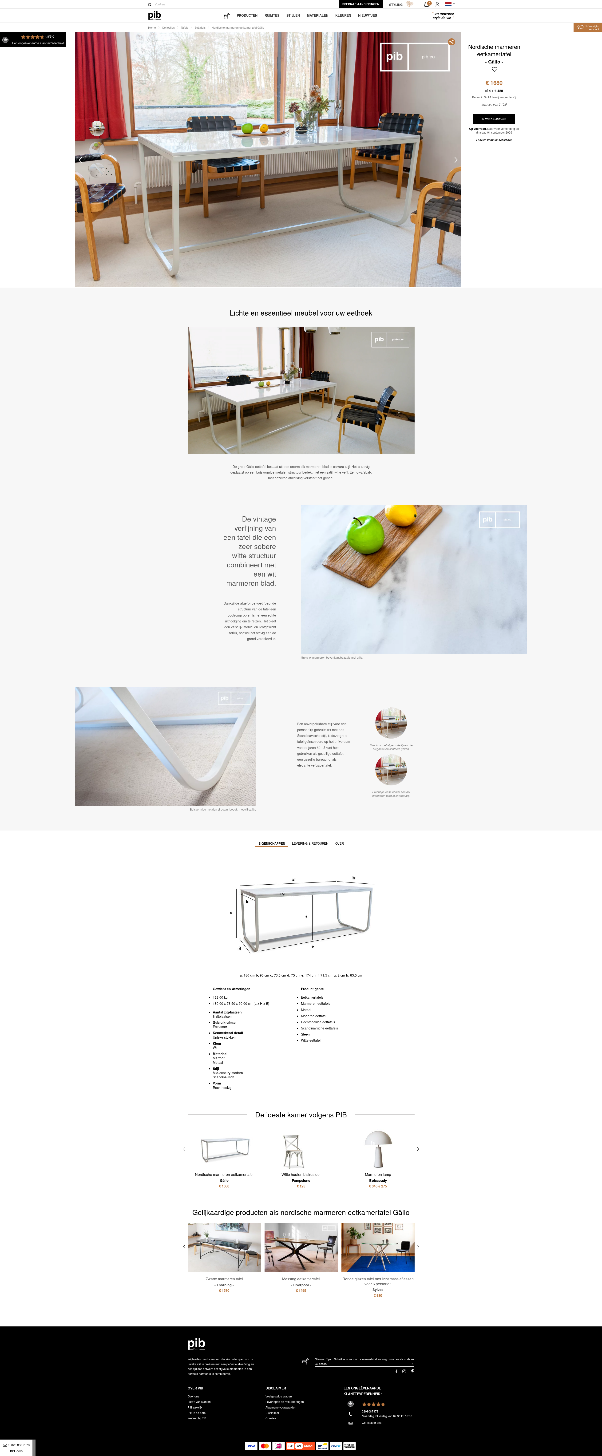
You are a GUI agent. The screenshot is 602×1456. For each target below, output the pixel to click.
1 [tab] (97, 128)
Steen (305, 1034)
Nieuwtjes (367, 15)
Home (152, 27)
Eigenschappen (271, 843)
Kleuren (343, 15)
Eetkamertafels (312, 997)
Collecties (168, 27)
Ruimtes (272, 15)
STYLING (396, 4)
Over (339, 843)
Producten (247, 15)
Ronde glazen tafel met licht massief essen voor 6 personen (378, 1284)
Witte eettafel (311, 1040)
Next (456, 160)
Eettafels (200, 27)
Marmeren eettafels (315, 1003)
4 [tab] (97, 191)
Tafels (184, 27)
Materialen (317, 15)
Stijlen (293, 15)
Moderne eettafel (313, 1015)
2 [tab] (97, 149)
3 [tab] (97, 170)
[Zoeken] (150, 4)
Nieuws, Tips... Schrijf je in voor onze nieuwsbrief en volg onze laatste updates (364, 1359)
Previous (80, 160)
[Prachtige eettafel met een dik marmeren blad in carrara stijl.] (391, 770)
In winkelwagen (494, 119)
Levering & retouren (310, 843)
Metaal (306, 1009)
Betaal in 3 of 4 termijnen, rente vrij (494, 97)
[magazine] (226, 15)
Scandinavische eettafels (319, 1028)
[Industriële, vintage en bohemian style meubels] (158, 16)
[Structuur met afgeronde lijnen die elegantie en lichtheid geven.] (391, 723)
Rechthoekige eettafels (318, 1022)
